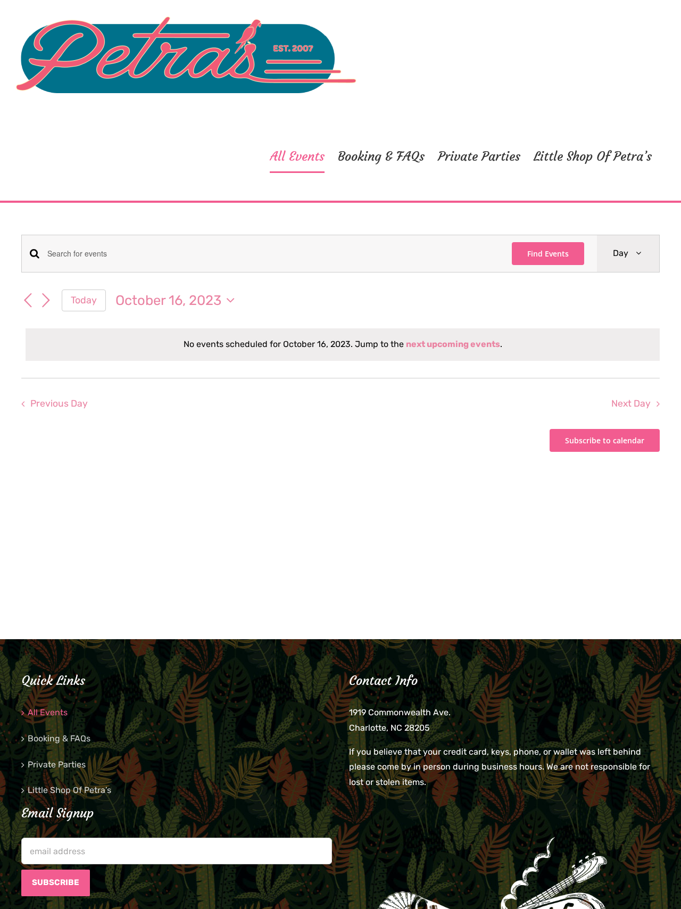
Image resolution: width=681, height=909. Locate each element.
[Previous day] (27, 300)
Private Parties (57, 764)
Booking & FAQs (59, 738)
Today (84, 299)
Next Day (631, 403)
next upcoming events (453, 344)
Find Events (548, 254)
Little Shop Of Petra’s (69, 790)
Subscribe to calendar (604, 440)
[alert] (343, 344)
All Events (48, 712)
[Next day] (45, 300)
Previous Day (58, 403)
